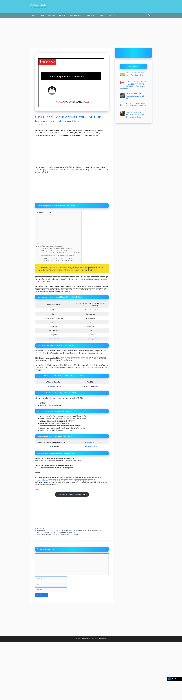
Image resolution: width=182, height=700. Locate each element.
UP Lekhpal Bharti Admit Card (67, 530)
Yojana (42, 15)
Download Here (90, 442)
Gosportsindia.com (41, 480)
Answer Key (112, 15)
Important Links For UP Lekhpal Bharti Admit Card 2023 (59, 259)
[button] (149, 15)
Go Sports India (38, 5)
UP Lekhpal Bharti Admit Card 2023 (50, 246)
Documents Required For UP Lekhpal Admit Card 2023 (59, 255)
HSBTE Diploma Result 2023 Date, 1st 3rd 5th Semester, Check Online (56, 532)
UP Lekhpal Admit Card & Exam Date (47, 530)
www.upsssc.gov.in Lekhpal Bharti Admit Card (88, 530)
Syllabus (102, 15)
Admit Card (40, 528)
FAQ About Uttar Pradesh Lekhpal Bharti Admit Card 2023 (59, 260)
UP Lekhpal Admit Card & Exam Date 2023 (54, 251)
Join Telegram (176, 679)
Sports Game (51, 15)
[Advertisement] (91, 32)
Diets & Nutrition (75, 15)
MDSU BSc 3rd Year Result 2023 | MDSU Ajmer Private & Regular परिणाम (57, 534)
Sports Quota (63, 15)
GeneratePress (102, 638)
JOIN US (90, 334)
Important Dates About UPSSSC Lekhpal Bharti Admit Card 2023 (62, 253)
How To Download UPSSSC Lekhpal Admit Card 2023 (58, 257)
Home (34, 15)
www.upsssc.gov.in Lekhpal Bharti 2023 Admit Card (56, 248)
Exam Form (90, 15)
